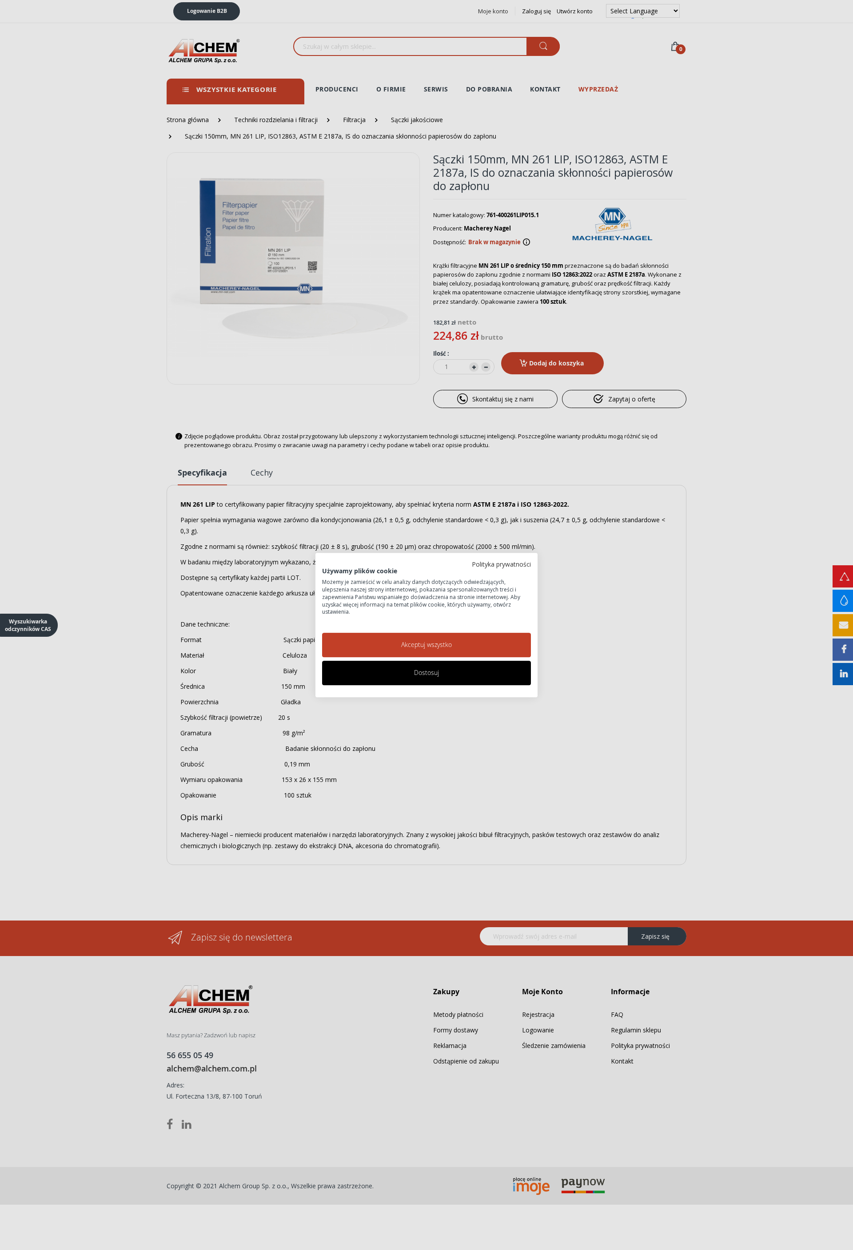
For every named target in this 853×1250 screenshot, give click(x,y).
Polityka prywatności (501, 564)
